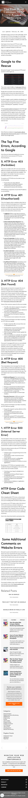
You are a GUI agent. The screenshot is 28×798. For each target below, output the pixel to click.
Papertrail (6, 738)
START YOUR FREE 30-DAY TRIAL (14, 704)
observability (7, 721)
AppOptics (6, 737)
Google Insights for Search (11, 109)
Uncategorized (7, 728)
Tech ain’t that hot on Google (14, 602)
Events (5, 719)
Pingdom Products (8, 723)
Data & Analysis (7, 713)
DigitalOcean (7, 716)
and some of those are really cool (12, 301)
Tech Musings (15, 22)
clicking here (18, 574)
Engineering (7, 718)
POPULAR (22, 620)
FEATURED (13, 620)
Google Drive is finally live (14, 609)
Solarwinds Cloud (8, 736)
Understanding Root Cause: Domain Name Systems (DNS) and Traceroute (16, 674)
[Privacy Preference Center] (2, 795)
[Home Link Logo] (6, 2)
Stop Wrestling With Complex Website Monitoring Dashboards (16, 624)
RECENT (5, 620)
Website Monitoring (8, 729)
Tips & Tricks (7, 726)
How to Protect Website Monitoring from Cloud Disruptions (16, 636)
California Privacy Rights (16, 792)
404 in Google (14, 594)
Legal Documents (6, 792)
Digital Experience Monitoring (11, 715)
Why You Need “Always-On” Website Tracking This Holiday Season (16, 660)
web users (18, 87)
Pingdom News (7, 722)
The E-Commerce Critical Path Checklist (17, 648)
